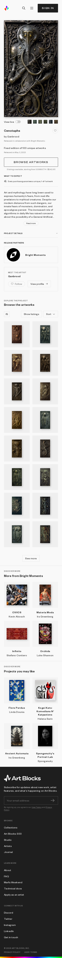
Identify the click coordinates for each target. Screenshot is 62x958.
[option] (30, 122)
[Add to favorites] (55, 130)
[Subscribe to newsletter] (52, 800)
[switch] (18, 121)
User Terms (36, 807)
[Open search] (24, 8)
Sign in (48, 8)
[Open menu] (32, 8)
